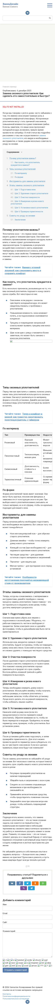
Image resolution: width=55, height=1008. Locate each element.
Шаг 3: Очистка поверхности (27, 197)
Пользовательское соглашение (16, 999)
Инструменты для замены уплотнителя (27, 181)
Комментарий (9, 931)
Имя (5, 904)
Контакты (7, 994)
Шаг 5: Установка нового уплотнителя (31, 208)
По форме (19, 177)
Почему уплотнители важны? (22, 158)
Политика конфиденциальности (16, 996)
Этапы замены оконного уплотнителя (26, 185)
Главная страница (9, 87)
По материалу (21, 173)
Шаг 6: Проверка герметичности (29, 211)
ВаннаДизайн (10, 4)
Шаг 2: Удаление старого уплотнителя (31, 193)
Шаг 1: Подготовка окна (25, 190)
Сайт (5, 922)
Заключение (20, 220)
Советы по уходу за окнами (22, 215)
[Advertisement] (27, 52)
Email (5, 913)
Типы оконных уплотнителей (22, 169)
